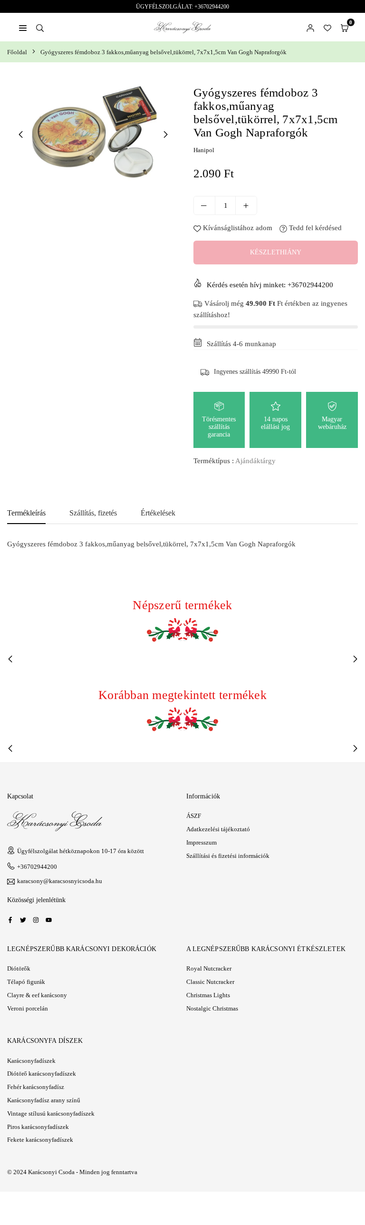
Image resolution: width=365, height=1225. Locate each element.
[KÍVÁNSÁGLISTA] (327, 27)
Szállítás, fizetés (93, 513)
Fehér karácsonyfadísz (35, 1086)
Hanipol (203, 150)
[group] (93, 134)
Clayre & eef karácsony (37, 995)
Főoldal (17, 52)
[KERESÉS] (39, 27)
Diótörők (18, 968)
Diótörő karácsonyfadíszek (41, 1073)
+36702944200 (37, 866)
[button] (344, 27)
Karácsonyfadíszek (31, 1060)
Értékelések (158, 513)
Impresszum (201, 842)
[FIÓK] (310, 27)
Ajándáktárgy (255, 461)
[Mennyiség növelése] (246, 205)
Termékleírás (26, 513)
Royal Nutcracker (208, 968)
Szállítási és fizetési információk (227, 855)
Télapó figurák (26, 981)
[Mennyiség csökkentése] (204, 205)
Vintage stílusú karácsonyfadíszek (51, 1113)
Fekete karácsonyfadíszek (40, 1139)
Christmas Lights (208, 995)
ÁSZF (193, 815)
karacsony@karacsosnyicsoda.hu (59, 881)
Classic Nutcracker (210, 981)
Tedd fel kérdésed (314, 228)
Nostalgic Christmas (212, 1008)
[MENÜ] (22, 27)
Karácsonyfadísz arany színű (43, 1100)
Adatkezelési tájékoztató (218, 829)
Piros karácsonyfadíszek (38, 1126)
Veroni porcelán (27, 1008)
